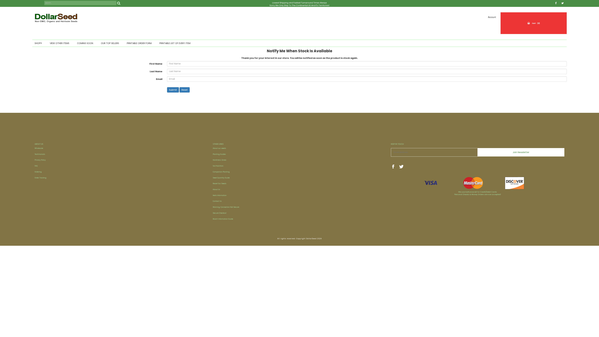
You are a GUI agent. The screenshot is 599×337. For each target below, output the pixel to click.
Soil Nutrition (218, 166)
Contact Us (217, 201)
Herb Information (219, 195)
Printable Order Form (139, 43)
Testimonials (40, 154)
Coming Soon (85, 43)
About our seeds (219, 148)
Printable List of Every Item (174, 43)
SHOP (37, 43)
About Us (216, 189)
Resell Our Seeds (219, 183)
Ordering (38, 172)
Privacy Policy (40, 160)
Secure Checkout (219, 213)
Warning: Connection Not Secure (226, 207)
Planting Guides (219, 154)
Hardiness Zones (219, 160)
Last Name (156, 71)
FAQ (36, 166)
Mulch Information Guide (223, 219)
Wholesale (39, 148)
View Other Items (59, 43)
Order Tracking (40, 178)
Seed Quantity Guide (221, 178)
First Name (155, 63)
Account (492, 17)
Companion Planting (221, 172)
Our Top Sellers (110, 43)
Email (159, 79)
